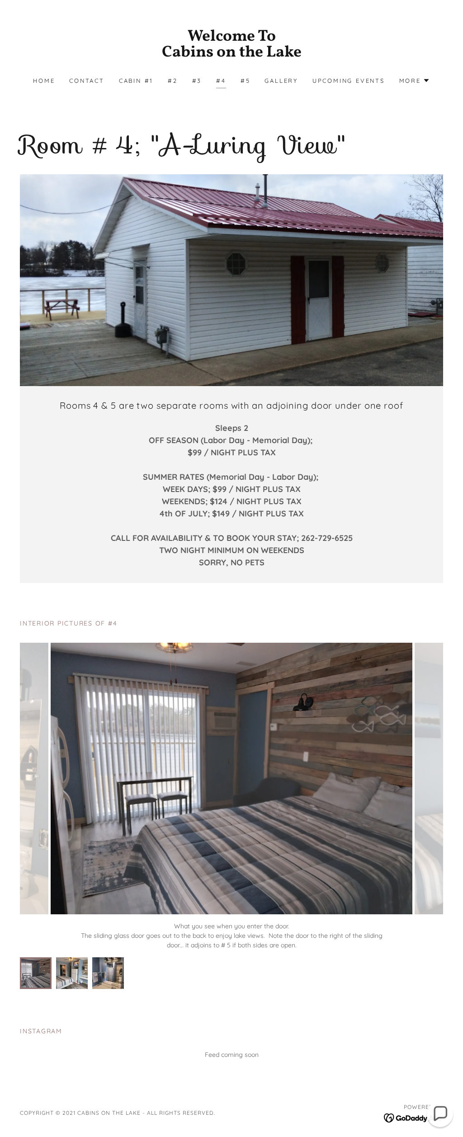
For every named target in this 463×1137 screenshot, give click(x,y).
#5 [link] (245, 80)
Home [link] (44, 80)
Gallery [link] (281, 80)
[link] (231, 54)
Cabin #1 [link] (136, 80)
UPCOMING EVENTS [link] (348, 80)
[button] (414, 80)
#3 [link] (197, 80)
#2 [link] (173, 80)
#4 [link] (221, 80)
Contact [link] (86, 80)
